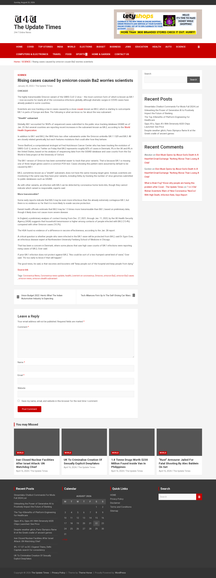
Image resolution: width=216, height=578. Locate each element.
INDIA (60, 46)
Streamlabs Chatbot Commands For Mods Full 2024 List (171, 106)
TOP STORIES (45, 46)
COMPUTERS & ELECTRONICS (32, 54)
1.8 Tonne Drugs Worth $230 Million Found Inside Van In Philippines (129, 463)
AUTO (168, 46)
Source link (23, 269)
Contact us (122, 54)
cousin (80, 109)
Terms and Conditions (121, 507)
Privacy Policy (116, 499)
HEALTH (156, 46)
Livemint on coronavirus (83, 275)
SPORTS (80, 54)
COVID (30, 46)
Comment (23, 327)
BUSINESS (115, 46)
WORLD (71, 46)
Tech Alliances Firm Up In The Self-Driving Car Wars (105, 295)
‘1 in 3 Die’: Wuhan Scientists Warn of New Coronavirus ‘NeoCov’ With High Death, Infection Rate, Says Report (170, 191)
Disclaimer (115, 503)
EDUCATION (141, 46)
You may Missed (27, 424)
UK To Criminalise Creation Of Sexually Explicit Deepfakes (83, 461)
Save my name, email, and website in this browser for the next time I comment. (60, 401)
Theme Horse (85, 572)
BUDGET (101, 46)
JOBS (128, 46)
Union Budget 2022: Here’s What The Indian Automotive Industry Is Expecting (41, 297)
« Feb (64, 539)
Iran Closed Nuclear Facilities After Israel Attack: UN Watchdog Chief (35, 463)
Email (21, 375)
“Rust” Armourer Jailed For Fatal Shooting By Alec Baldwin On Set (179, 463)
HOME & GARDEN (101, 54)
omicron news (25, 278)
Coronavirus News (31, 275)
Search (147, 73)
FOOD (69, 54)
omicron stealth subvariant (44, 278)
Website (21, 388)
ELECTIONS (86, 46)
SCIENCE (181, 46)
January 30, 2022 (26, 86)
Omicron (99, 275)
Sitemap (114, 511)
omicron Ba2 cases (125, 275)
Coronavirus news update (52, 275)
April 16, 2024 (22, 471)
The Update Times (37, 27)
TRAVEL (57, 54)
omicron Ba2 (109, 275)
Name (21, 362)
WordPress (120, 572)
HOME (19, 46)
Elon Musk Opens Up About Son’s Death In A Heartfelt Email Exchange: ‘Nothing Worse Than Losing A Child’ (171, 159)
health (68, 275)
